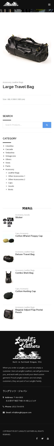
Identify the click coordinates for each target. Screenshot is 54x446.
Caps (10, 182)
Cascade (9, 149)
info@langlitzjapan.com (21, 412)
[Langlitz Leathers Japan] (11, 4)
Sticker (19, 217)
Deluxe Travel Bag (24, 254)
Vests (8, 162)
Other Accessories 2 (16, 179)
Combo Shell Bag (24, 273)
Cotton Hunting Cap (25, 291)
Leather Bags (17, 82)
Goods (11, 186)
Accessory (7, 82)
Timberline (10, 152)
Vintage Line (11, 156)
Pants (8, 166)
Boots (10, 189)
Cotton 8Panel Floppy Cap (29, 236)
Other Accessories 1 (16, 176)
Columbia (9, 146)
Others (8, 159)
